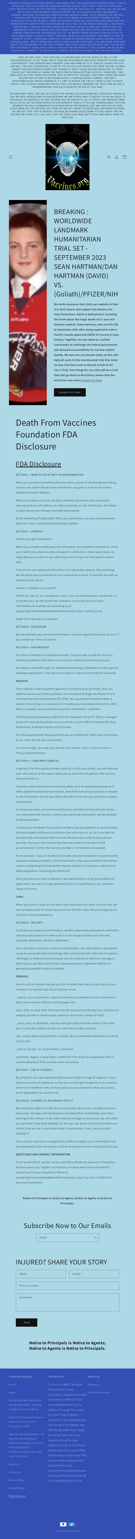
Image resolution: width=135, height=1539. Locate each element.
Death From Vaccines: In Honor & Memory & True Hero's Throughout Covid (26, 1422)
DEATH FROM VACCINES (71, 1531)
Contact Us (15, 1472)
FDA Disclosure (17, 1495)
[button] (10, 157)
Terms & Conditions (99, 1392)
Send (27, 1322)
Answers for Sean (91, 380)
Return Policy (16, 1480)
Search (13, 1384)
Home (12, 1392)
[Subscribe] (95, 1237)
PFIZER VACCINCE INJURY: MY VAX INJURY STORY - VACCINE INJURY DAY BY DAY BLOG (25, 1405)
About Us (14, 1464)
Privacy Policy (16, 1488)
